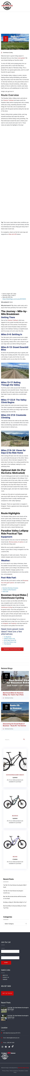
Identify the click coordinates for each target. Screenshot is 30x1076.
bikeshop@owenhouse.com (13, 1037)
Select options (15, 761)
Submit (6, 962)
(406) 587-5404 (10, 1042)
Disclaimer (21, 1070)
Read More (14, 680)
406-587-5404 (6, 986)
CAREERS (5, 979)
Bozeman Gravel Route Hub (12, 649)
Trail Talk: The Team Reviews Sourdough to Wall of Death (14, 886)
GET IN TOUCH (7, 993)
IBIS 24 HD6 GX (15, 815)
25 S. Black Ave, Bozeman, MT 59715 (11, 1033)
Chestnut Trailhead (12, 320)
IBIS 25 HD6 (15, 856)
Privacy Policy (5, 1070)
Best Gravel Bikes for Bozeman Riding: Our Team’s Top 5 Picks (14, 907)
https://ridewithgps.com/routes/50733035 (14, 299)
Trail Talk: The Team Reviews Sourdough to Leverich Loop (13, 891)
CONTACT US (6, 977)
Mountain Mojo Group (23, 1067)
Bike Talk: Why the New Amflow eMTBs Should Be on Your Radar (14, 897)
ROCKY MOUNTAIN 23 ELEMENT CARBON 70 (15, 774)
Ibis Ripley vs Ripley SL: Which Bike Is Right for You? (15, 902)
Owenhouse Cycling (8, 52)
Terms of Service (14, 1070)
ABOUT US (5, 975)
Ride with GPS (13, 234)
